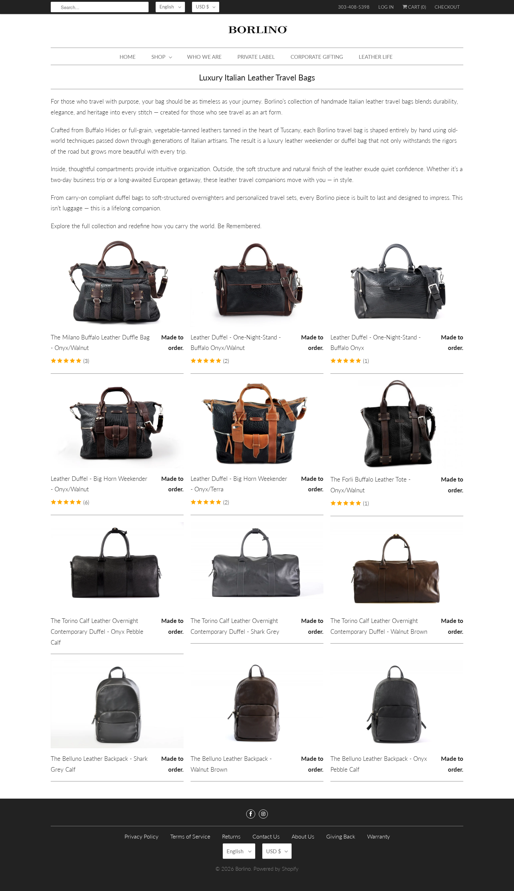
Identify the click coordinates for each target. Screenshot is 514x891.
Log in (386, 7)
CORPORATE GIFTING (317, 57)
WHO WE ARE (204, 57)
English (167, 6)
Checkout (447, 7)
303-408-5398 (354, 7)
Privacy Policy (141, 836)
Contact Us (266, 836)
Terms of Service (190, 836)
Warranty (378, 836)
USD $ (202, 6)
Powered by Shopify (276, 868)
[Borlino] (257, 32)
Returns (231, 836)
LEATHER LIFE (376, 57)
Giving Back (340, 836)
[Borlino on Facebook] (250, 814)
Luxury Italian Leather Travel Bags (257, 77)
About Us (303, 836)
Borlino (243, 868)
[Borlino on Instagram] (263, 814)
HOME (128, 57)
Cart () (416, 7)
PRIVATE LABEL (256, 57)
